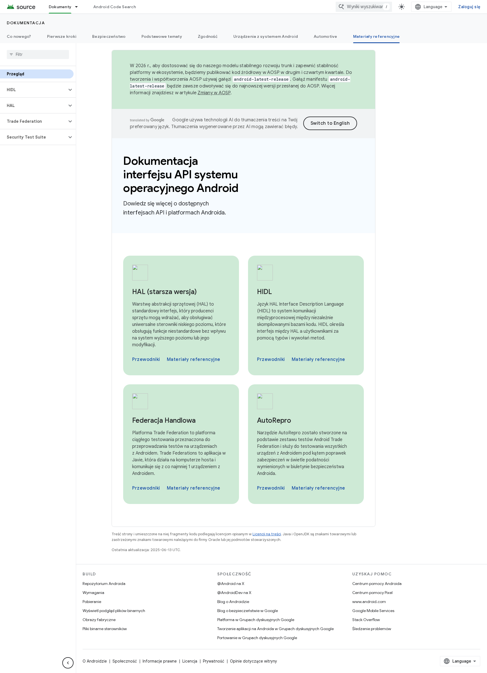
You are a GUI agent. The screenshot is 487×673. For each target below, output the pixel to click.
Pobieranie (92, 601)
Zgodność (208, 36)
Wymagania (93, 592)
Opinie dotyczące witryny (253, 661)
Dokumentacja (26, 22)
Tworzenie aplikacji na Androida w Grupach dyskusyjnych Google (275, 628)
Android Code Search (114, 6)
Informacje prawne (160, 661)
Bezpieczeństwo (109, 36)
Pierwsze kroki (62, 36)
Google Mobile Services (373, 610)
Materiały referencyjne (376, 36)
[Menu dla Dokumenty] (79, 7)
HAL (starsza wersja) (164, 292)
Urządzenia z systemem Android (265, 36)
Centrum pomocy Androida (377, 583)
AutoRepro (274, 420)
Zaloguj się (469, 6)
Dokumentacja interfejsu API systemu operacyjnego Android (180, 174)
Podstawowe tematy (161, 36)
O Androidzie (95, 661)
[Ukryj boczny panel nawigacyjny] (68, 662)
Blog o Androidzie (233, 601)
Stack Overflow (366, 619)
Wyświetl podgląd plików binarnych (114, 610)
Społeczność (124, 661)
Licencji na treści (267, 534)
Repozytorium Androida (104, 583)
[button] (33, 89)
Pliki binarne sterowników (105, 628)
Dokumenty (60, 6)
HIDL (264, 292)
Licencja (189, 661)
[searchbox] (38, 54)
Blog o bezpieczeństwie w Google (247, 610)
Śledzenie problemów (371, 628)
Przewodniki (146, 359)
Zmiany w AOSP (214, 93)
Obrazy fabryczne (99, 619)
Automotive (325, 36)
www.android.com (369, 601)
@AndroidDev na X (234, 592)
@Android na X (230, 583)
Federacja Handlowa (164, 420)
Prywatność (213, 661)
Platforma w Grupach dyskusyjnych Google (255, 619)
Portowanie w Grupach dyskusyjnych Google (257, 637)
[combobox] (364, 7)
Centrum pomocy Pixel (372, 592)
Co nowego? (19, 36)
